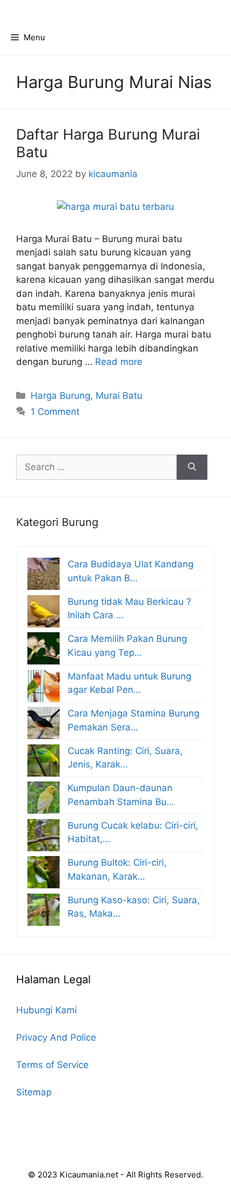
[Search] (192, 467)
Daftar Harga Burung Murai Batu (108, 143)
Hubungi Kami (46, 1010)
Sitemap (34, 1092)
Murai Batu (119, 395)
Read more (118, 361)
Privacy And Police (56, 1037)
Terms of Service (52, 1064)
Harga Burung (60, 395)
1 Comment (55, 411)
